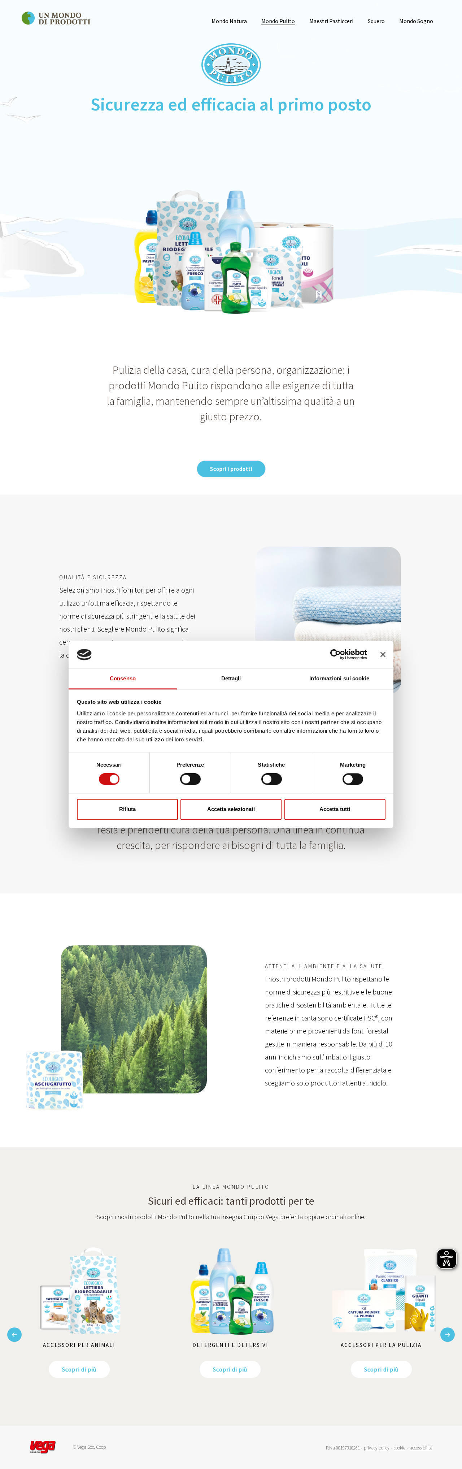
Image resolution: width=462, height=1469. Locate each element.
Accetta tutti (334, 809)
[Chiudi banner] (382, 654)
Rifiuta (127, 809)
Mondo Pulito (278, 21)
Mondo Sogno (416, 21)
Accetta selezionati (231, 809)
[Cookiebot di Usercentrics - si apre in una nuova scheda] (335, 654)
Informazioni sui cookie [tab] (339, 678)
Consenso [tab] (123, 678)
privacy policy (376, 1448)
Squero (376, 21)
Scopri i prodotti (231, 468)
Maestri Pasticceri (331, 21)
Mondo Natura (229, 21)
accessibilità (421, 1448)
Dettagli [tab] (231, 678)
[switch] (190, 779)
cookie (399, 1448)
